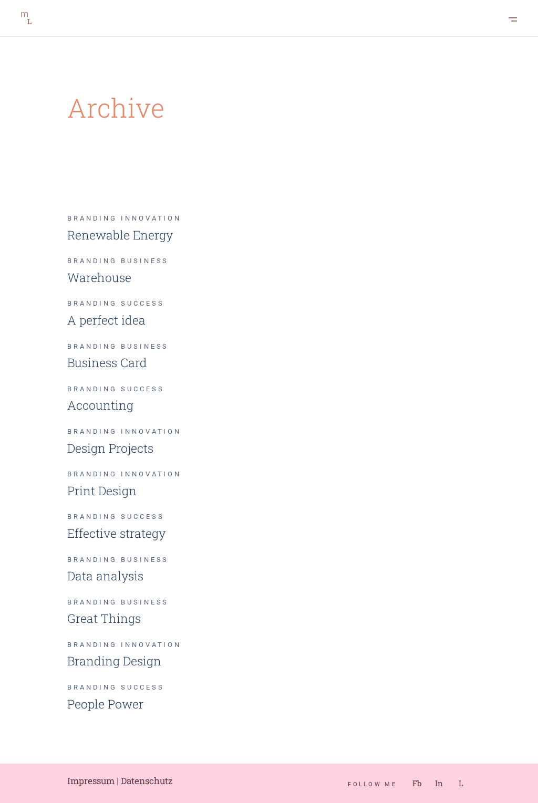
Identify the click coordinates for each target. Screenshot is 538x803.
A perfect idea (106, 320)
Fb (416, 783)
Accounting (100, 405)
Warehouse (99, 277)
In (439, 783)
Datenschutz (147, 781)
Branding (94, 218)
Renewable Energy (120, 235)
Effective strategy (116, 533)
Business (145, 261)
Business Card (107, 362)
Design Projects (110, 448)
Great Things (104, 618)
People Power (105, 704)
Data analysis (105, 575)
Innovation (151, 218)
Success (142, 303)
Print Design (102, 490)
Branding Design (114, 661)
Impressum (91, 781)
